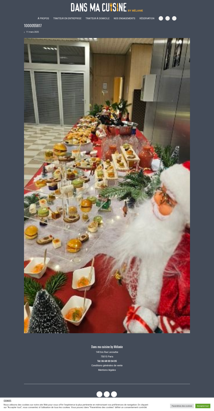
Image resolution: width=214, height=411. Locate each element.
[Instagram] (99, 394)
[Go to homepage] (107, 7)
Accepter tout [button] (203, 406)
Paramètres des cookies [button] (182, 406)
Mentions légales (107, 370)
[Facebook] (114, 394)
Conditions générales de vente (107, 365)
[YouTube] (107, 394)
